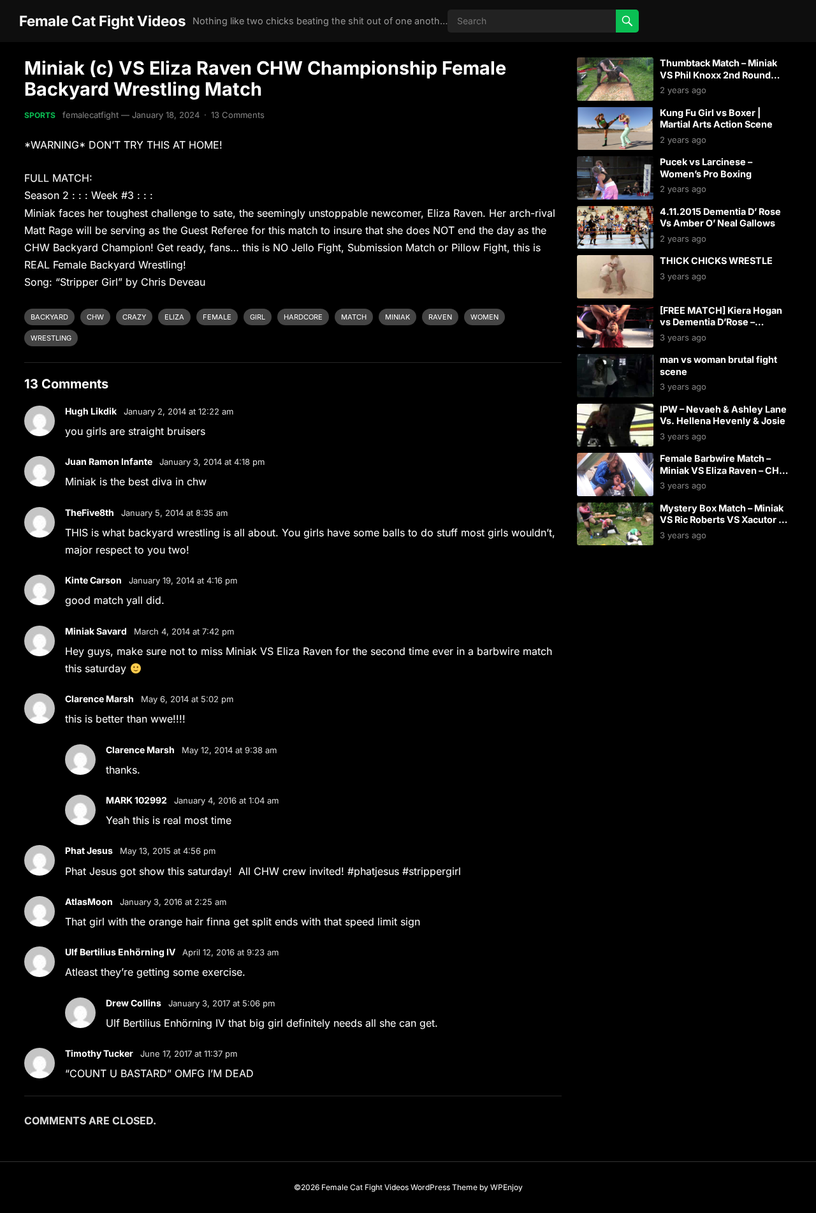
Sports (39, 115)
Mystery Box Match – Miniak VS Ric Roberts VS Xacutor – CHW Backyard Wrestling (721, 520)
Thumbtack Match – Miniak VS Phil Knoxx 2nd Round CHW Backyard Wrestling (718, 74)
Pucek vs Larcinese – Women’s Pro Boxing (706, 167)
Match (354, 316)
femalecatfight (90, 115)
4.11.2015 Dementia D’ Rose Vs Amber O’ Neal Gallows (720, 217)
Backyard (49, 316)
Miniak (397, 316)
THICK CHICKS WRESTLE (716, 260)
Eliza (174, 316)
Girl (257, 316)
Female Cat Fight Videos (102, 20)
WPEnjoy (506, 1187)
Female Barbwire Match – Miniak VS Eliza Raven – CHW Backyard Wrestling (724, 470)
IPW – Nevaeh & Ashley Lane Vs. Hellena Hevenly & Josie (723, 415)
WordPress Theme (444, 1187)
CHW (95, 316)
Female (217, 316)
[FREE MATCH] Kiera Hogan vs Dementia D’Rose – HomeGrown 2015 (721, 322)
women (484, 316)
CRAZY (134, 316)
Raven (440, 316)
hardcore (303, 316)
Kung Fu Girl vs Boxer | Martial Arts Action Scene (716, 118)
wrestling (51, 338)
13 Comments (238, 115)
